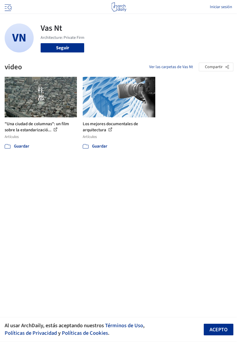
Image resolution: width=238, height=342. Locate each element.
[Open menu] (7, 7)
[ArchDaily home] (118, 7)
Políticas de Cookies (85, 333)
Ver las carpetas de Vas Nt (171, 67)
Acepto (219, 329)
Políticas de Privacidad (31, 333)
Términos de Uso (124, 325)
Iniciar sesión (221, 7)
